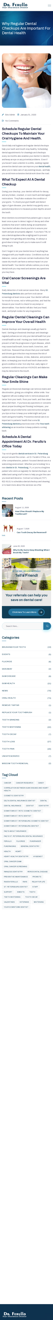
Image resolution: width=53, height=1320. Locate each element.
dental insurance (12, 806)
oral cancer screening (15, 866)
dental (43, 801)
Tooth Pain (26, 749)
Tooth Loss (26, 742)
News (26, 691)
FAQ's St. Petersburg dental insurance (23, 836)
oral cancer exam (12, 861)
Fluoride (26, 662)
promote (37, 877)
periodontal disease (38, 872)
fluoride (20, 841)
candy (41, 783)
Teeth (32, 892)
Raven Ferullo (11, 882)
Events (26, 654)
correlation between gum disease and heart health (26, 789)
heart (18, 851)
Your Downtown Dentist (16, 907)
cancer (7, 783)
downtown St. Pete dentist (17, 816)
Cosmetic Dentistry (14, 796)
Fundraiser (35, 841)
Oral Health (26, 698)
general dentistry (30, 846)
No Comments (12, 121)
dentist (30, 806)
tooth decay (31, 897)
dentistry (44, 806)
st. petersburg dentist (16, 887)
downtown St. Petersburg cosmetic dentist (26, 821)
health (7, 851)
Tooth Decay (26, 734)
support (8, 892)
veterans (24, 902)
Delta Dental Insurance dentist (20, 801)
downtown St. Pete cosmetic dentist (22, 811)
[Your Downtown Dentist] (15, 5)
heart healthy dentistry (16, 856)
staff (35, 887)
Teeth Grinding (26, 720)
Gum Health (26, 683)
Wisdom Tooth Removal (26, 763)
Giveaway (26, 669)
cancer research (24, 783)
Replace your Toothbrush (26, 712)
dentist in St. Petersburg (17, 467)
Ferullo (8, 841)
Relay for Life (38, 882)
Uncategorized (26, 756)
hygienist (38, 856)
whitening (39, 902)
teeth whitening (12, 897)
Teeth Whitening (26, 727)
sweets (21, 892)
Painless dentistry (13, 872)
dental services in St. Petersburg (33, 454)
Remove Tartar (26, 705)
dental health (44, 166)
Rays (25, 882)
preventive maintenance (16, 877)
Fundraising (10, 846)
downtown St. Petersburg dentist (21, 826)
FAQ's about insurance (15, 831)
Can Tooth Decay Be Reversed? (32, 532)
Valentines (9, 902)
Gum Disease (26, 676)
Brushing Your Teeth (26, 647)
